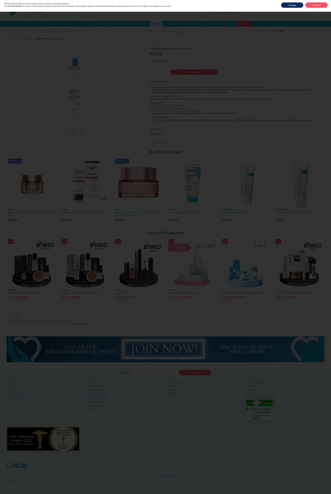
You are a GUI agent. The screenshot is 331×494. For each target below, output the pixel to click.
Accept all (316, 5)
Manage (292, 5)
